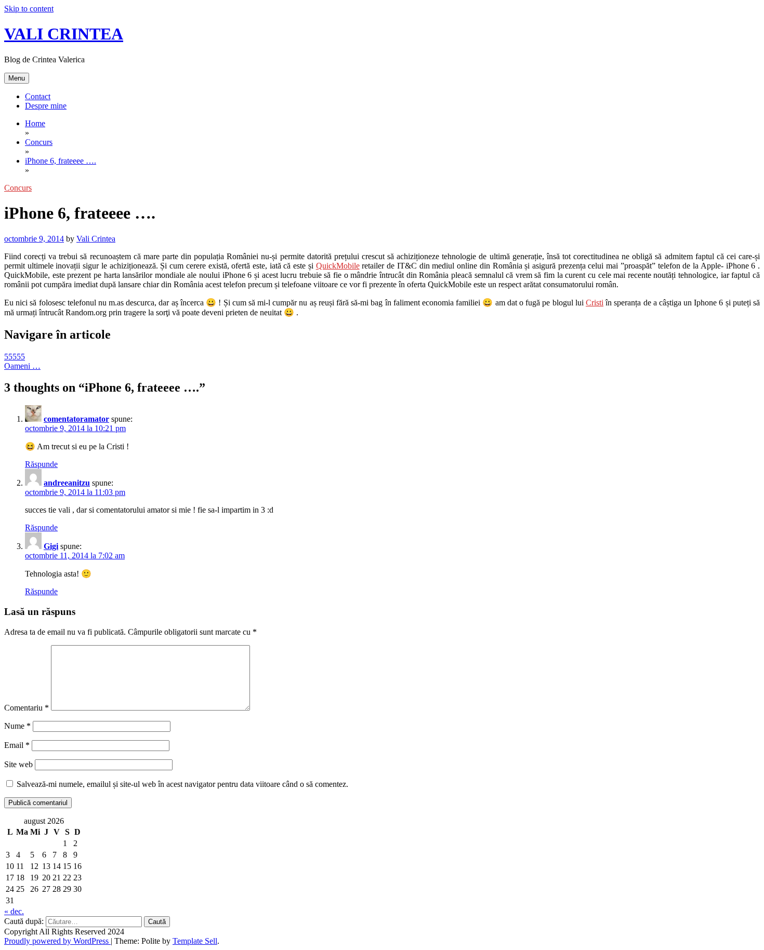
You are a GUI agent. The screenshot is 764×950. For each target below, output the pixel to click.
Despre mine (46, 105)
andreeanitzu (67, 482)
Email (17, 745)
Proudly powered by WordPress (57, 940)
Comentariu (26, 707)
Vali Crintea (95, 238)
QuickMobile (338, 265)
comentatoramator (76, 418)
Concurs (18, 187)
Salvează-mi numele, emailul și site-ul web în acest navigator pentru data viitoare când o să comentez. (182, 784)
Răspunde (41, 464)
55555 (14, 356)
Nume (17, 725)
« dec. (14, 911)
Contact (37, 96)
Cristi (594, 302)
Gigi (51, 546)
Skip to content (29, 8)
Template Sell (195, 940)
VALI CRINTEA (63, 33)
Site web (18, 764)
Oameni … (22, 366)
